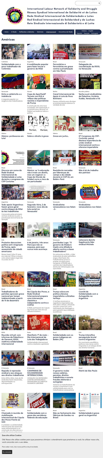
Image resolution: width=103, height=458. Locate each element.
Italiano (84, 31)
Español (79, 33)
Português (94, 33)
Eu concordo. (7, 452)
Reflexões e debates (26, 32)
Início (6, 32)
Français (86, 33)
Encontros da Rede (66, 32)
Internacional (51, 32)
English (91, 31)
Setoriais (40, 32)
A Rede (13, 32)
